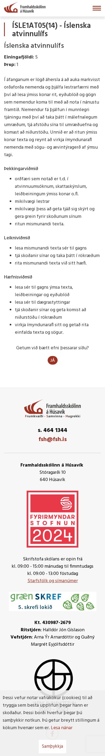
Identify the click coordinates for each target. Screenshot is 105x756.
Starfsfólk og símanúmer (52, 581)
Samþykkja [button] (52, 746)
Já (52, 360)
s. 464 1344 (52, 430)
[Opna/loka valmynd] (97, 8)
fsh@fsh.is (52, 439)
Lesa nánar (61, 728)
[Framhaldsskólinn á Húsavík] (25, 6)
